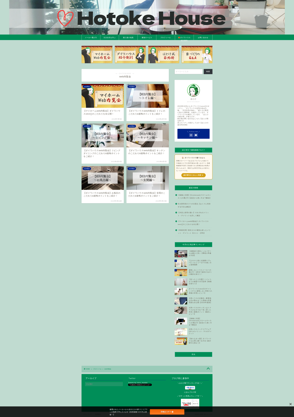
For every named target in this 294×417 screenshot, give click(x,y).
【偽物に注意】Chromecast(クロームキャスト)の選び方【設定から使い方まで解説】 (194, 196)
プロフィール (165, 37)
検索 (208, 71)
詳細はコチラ (166, 412)
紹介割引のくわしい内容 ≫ (193, 175)
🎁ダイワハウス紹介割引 (184, 38)
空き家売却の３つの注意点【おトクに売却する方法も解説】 (194, 205)
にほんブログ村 (190, 392)
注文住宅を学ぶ (110, 37)
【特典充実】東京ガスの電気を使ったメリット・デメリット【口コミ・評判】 (194, 231)
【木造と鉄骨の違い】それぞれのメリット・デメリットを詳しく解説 (193, 214)
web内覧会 (107, 369)
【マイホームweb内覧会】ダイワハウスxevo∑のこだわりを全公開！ (193, 222)
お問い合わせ (203, 37)
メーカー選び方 (91, 37)
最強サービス (147, 37)
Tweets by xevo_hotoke (138, 383)
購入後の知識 (128, 37)
